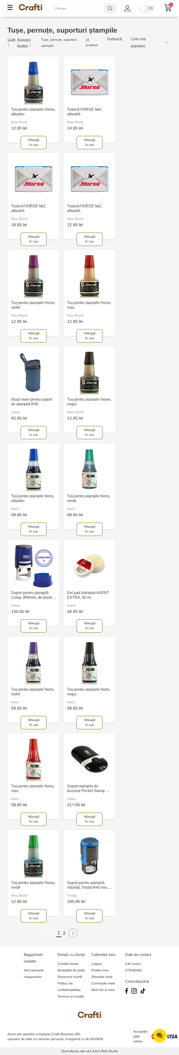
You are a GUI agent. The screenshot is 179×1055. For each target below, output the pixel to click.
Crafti (11, 39)
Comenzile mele (103, 983)
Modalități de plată (71, 970)
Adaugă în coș (33, 142)
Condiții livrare (68, 964)
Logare (96, 964)
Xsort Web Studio (105, 1051)
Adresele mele (102, 977)
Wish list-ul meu (103, 990)
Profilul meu (100, 970)
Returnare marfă (70, 977)
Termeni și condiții (71, 996)
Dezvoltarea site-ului (76, 1051)
